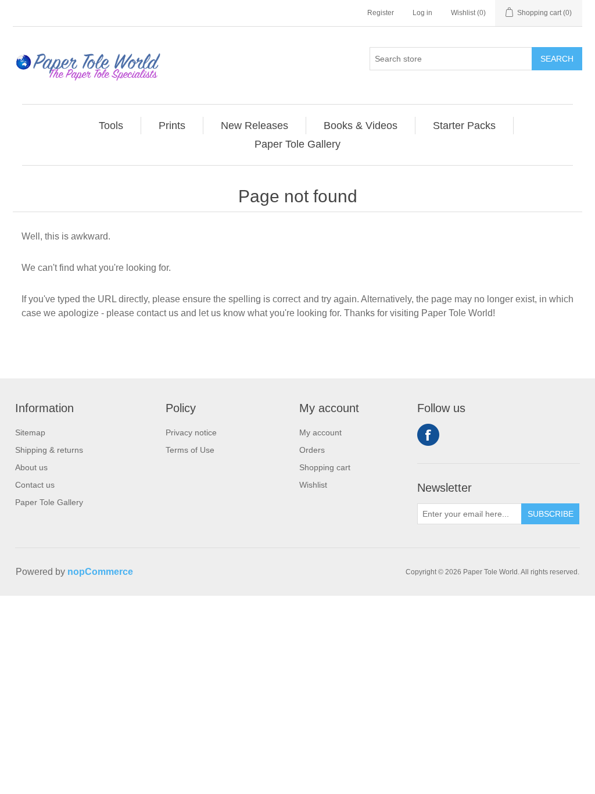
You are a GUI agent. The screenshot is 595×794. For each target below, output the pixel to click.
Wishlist (313, 484)
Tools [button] (111, 125)
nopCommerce (100, 572)
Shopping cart (324, 467)
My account (320, 432)
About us (31, 467)
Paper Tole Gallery (49, 502)
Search (557, 58)
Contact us (35, 484)
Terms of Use (190, 450)
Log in (422, 13)
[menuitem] (111, 125)
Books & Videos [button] (360, 125)
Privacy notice (191, 432)
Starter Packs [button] (464, 125)
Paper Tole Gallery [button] (297, 144)
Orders (312, 450)
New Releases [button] (254, 125)
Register (380, 13)
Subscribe (551, 513)
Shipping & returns (49, 450)
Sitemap (30, 432)
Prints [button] (172, 125)
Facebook (428, 435)
